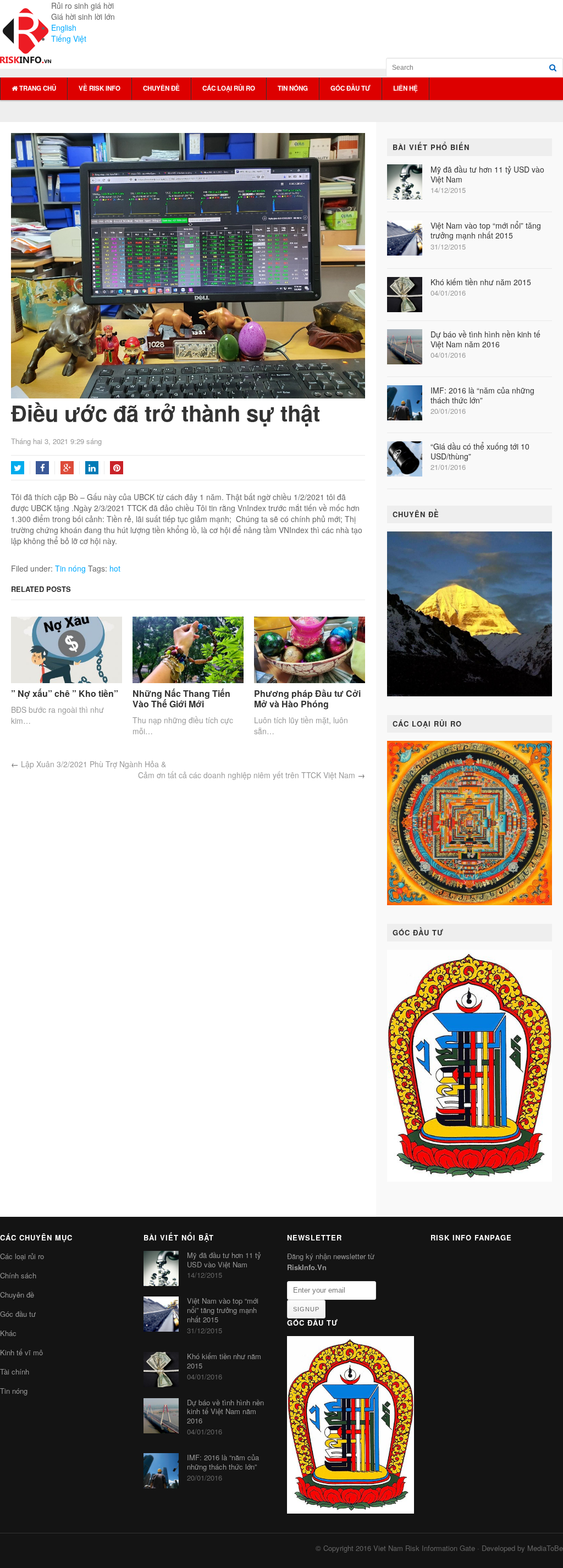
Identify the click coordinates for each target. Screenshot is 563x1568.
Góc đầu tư (350, 88)
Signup (306, 1309)
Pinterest (116, 467)
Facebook (42, 467)
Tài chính (14, 1371)
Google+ (67, 467)
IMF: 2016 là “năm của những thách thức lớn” (482, 395)
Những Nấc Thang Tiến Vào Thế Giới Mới (181, 698)
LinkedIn (91, 467)
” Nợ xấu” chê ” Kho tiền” (64, 693)
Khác (8, 1333)
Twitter (17, 467)
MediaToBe (545, 1548)
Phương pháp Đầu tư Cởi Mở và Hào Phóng (307, 698)
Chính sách (18, 1275)
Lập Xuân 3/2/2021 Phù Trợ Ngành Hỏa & (93, 763)
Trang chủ (37, 88)
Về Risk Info (99, 88)
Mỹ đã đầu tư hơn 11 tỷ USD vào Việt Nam (487, 174)
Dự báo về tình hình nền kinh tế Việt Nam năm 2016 (485, 339)
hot (114, 568)
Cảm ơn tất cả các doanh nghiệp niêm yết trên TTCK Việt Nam (246, 774)
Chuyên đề (161, 88)
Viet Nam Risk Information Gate (424, 1548)
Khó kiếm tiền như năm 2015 (480, 281)
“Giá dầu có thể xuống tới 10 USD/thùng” (479, 451)
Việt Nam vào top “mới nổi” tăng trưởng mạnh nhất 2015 (485, 230)
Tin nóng (293, 88)
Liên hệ (405, 88)
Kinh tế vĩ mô (21, 1352)
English (63, 27)
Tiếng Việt (68, 38)
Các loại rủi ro (228, 88)
